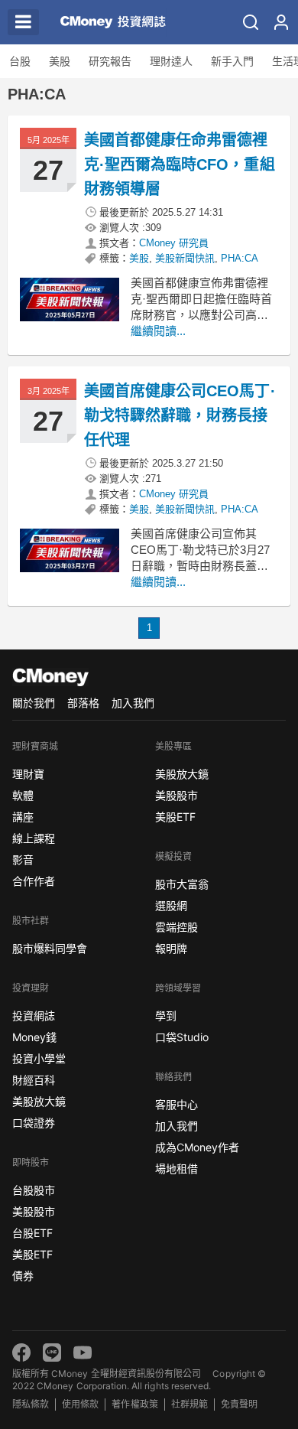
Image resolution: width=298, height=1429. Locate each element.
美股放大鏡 (39, 1101)
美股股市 (33, 1211)
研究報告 (110, 61)
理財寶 (28, 773)
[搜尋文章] (250, 22)
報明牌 (171, 948)
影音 (23, 859)
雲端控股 (176, 926)
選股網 (171, 905)
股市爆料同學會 (49, 948)
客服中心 (176, 1104)
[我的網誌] (281, 22)
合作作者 (33, 880)
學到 (166, 1015)
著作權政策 (134, 1404)
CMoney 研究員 (174, 243)
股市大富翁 (182, 883)
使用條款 (80, 1404)
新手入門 (232, 61)
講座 (23, 816)
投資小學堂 (39, 1058)
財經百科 (33, 1079)
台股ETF (32, 1232)
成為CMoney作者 (197, 1147)
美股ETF (32, 1254)
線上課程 (33, 838)
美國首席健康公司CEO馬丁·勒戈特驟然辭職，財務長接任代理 (180, 415)
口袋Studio (182, 1036)
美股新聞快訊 (185, 258)
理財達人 (171, 61)
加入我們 (133, 702)
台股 (20, 61)
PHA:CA (239, 258)
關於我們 (33, 702)
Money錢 (34, 1036)
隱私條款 (30, 1404)
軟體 (23, 795)
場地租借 (176, 1168)
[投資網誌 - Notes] (107, 22)
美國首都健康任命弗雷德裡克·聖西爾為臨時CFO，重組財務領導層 (179, 164)
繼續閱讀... (158, 330)
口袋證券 (33, 1122)
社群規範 (189, 1404)
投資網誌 (33, 1015)
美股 (59, 61)
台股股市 (33, 1189)
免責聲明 (239, 1404)
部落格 (83, 702)
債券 (23, 1275)
